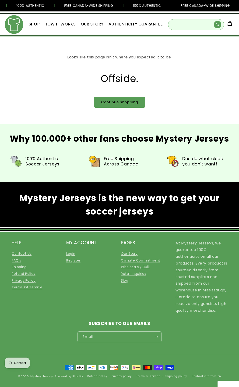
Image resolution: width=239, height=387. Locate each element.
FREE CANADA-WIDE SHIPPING (86, 5)
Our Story (129, 253)
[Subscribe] (156, 336)
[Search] (217, 24)
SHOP (34, 24)
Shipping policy (176, 376)
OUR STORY (92, 24)
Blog (124, 280)
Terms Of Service (27, 287)
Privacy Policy (23, 280)
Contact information (206, 376)
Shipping (19, 267)
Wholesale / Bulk (135, 267)
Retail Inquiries (133, 273)
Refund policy (97, 376)
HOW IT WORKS (60, 24)
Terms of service (148, 376)
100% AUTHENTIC (28, 5)
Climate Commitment (140, 260)
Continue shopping (119, 102)
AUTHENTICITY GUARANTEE (136, 24)
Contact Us (22, 253)
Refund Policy (23, 273)
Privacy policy (122, 376)
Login (70, 253)
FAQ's (16, 260)
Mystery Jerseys (42, 376)
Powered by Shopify (69, 376)
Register (73, 260)
